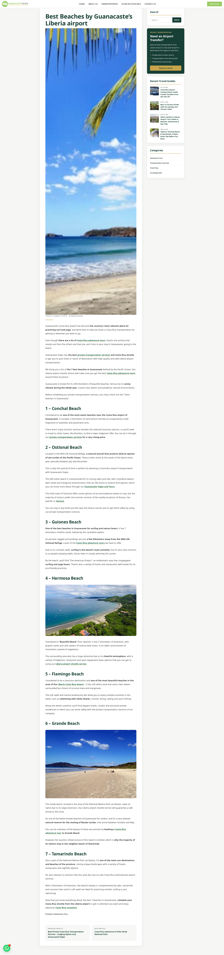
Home (82, 4)
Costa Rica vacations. (66, 907)
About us (93, 4)
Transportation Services (159, 163)
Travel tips (154, 168)
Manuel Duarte (77, 316)
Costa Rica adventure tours (91, 340)
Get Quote (214, 4)
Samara (60, 501)
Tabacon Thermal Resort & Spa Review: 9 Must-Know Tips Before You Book (170, 135)
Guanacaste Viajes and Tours (99, 486)
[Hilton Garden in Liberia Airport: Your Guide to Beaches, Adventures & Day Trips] (154, 118)
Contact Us (150, 4)
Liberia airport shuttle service (70, 663)
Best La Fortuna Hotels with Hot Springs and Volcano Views (169, 106)
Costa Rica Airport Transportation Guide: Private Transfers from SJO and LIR (169, 93)
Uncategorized (156, 173)
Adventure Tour (61, 914)
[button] (6, 948)
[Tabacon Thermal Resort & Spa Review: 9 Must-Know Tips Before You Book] (154, 133)
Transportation (109, 4)
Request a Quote (165, 68)
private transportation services (93, 355)
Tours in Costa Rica (131, 4)
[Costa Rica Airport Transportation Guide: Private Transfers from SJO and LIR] (154, 91)
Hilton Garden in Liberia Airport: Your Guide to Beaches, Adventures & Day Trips (170, 120)
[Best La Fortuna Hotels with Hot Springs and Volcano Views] (154, 105)
